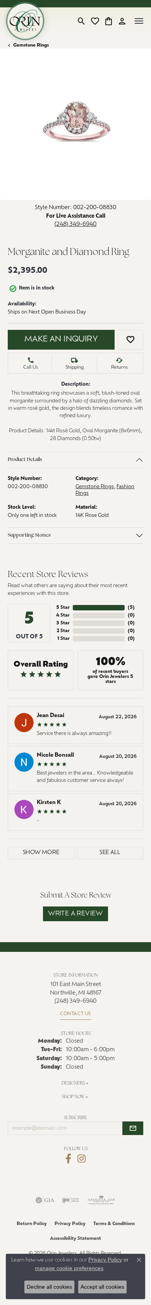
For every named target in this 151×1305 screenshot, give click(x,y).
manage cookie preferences (69, 1268)
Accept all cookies (102, 1287)
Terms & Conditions (114, 1224)
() (131, 607)
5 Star (63, 607)
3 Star (63, 623)
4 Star (63, 615)
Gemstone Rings (31, 45)
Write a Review (75, 914)
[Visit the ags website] (101, 1200)
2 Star (63, 631)
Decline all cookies (49, 1287)
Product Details (25, 459)
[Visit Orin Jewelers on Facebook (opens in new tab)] (68, 1158)
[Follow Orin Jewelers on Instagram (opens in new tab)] (81, 1158)
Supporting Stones (29, 535)
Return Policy (32, 1224)
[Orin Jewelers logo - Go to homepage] (25, 20)
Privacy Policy (70, 1224)
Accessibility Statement (75, 1238)
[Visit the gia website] (45, 1200)
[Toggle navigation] (139, 20)
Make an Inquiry (61, 339)
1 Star (63, 638)
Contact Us (75, 1014)
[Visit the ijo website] (70, 1200)
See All (110, 853)
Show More (41, 853)
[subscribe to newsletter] (132, 1128)
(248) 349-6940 (75, 224)
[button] (81, 21)
